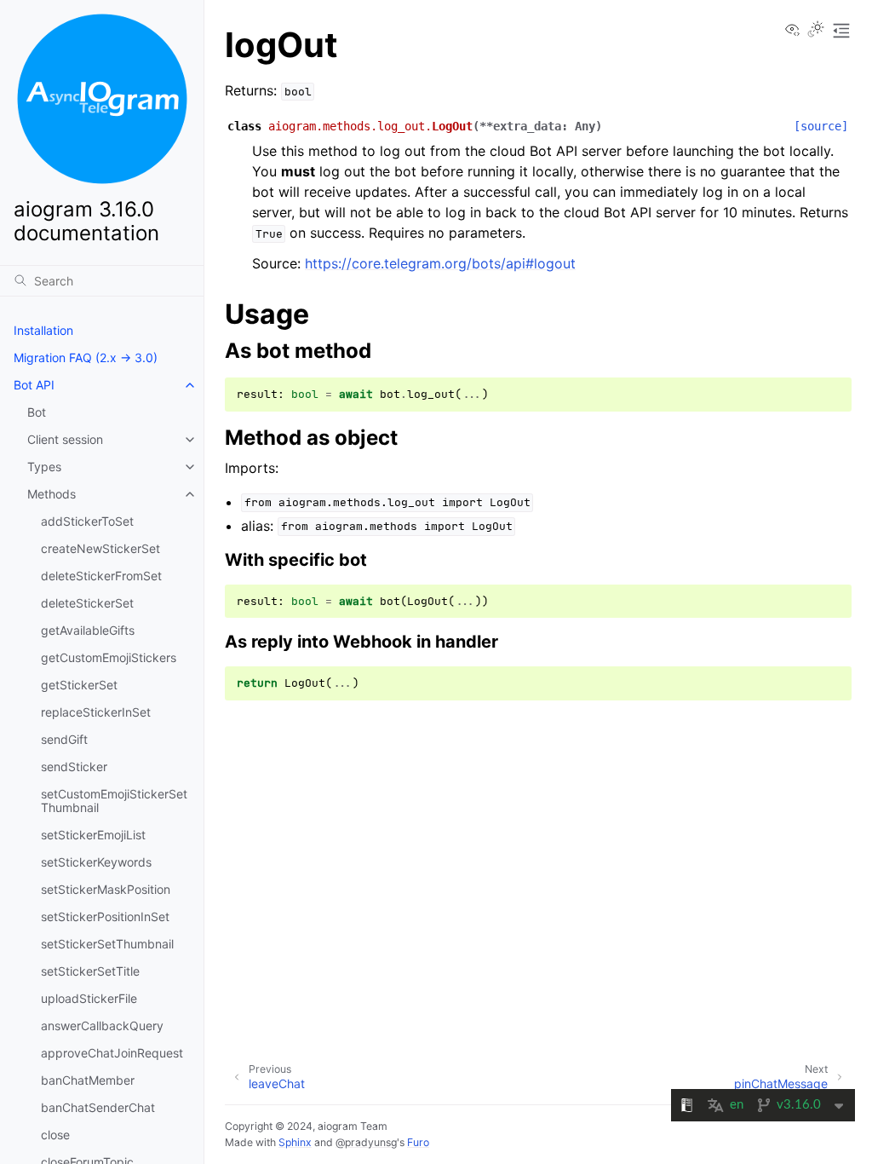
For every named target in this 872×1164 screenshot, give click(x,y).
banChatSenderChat (98, 1107)
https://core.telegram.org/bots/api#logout (440, 263)
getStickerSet (79, 684)
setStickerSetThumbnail (107, 943)
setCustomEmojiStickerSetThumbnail (114, 801)
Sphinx (295, 1142)
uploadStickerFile (89, 998)
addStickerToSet (87, 521)
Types (44, 466)
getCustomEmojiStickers (108, 657)
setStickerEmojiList (93, 834)
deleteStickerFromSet (101, 575)
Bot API (34, 384)
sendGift (64, 739)
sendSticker (74, 766)
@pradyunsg (366, 1142)
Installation (43, 330)
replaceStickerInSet (96, 712)
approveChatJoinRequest (112, 1053)
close (55, 1134)
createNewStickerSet (100, 548)
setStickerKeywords (96, 862)
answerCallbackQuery (102, 1025)
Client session (65, 439)
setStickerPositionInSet (105, 916)
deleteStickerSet (87, 603)
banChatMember (88, 1080)
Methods (51, 494)
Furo (418, 1142)
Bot (36, 412)
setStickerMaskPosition (105, 889)
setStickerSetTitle (90, 971)
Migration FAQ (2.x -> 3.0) (86, 357)
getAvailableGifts (88, 630)
